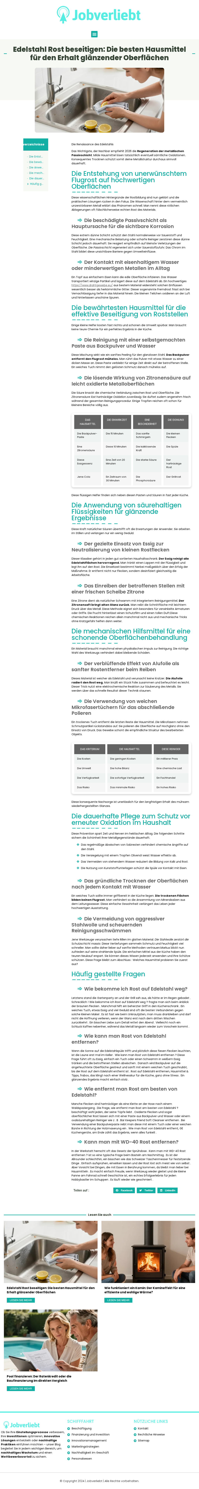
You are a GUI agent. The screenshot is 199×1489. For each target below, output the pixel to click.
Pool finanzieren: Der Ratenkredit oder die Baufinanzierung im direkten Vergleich (39, 1378)
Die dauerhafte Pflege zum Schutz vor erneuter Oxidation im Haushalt (36, 178)
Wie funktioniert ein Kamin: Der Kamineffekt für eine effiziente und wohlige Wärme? (144, 1290)
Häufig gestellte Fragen (37, 184)
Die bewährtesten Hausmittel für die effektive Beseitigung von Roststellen (36, 162)
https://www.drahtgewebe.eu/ (92, 285)
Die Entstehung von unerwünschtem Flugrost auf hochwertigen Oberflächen (36, 156)
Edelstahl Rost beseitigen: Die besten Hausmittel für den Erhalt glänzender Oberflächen (51, 1290)
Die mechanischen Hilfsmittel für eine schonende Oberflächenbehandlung (36, 173)
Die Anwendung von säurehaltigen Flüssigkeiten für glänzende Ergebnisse (36, 167)
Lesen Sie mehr (21, 1300)
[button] (94, 34)
